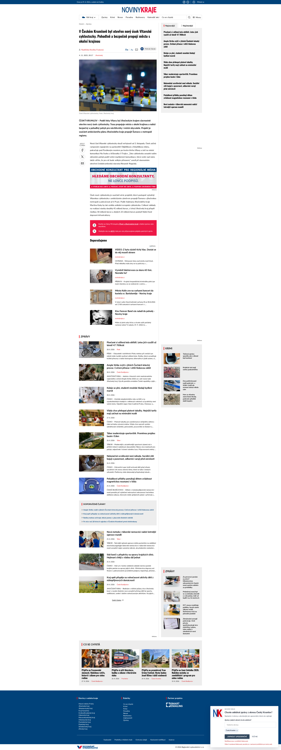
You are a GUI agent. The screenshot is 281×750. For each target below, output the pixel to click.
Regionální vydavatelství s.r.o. (193, 747)
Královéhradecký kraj (87, 713)
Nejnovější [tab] (170, 25)
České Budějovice (123, 372)
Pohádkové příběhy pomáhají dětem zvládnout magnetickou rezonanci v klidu (180, 96)
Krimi (112, 17)
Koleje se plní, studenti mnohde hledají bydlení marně (179, 54)
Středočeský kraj (85, 726)
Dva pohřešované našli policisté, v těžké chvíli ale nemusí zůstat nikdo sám (190, 385)
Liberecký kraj (84, 715)
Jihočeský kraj (84, 706)
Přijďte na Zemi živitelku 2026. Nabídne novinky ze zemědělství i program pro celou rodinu (185, 674)
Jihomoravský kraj (85, 708)
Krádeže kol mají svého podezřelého (190, 368)
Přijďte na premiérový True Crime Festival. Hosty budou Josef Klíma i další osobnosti (154, 672)
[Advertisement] (118, 620)
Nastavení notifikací (158, 740)
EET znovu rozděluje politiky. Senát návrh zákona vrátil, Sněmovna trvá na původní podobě (191, 609)
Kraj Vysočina (84, 711)
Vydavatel (107, 740)
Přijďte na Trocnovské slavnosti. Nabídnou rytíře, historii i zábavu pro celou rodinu (93, 674)
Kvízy (125, 709)
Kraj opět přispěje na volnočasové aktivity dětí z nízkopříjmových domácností (113, 514)
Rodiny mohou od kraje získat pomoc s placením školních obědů (108, 518)
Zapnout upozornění (237, 736)
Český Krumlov (156, 678)
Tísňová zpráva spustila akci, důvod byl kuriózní (190, 356)
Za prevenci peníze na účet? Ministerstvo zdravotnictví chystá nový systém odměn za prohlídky (190, 582)
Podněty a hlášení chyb (123, 740)
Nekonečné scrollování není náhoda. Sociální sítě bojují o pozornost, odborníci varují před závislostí (181, 86)
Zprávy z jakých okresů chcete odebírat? (238, 720)
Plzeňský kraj (84, 724)
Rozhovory (140, 17)
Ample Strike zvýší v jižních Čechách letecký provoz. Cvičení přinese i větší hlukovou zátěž (118, 510)
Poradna (129, 17)
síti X (112, 231)
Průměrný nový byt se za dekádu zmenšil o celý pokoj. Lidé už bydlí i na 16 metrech (191, 595)
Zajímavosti (127, 718)
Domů (81, 24)
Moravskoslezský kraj (87, 717)
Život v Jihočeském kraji (128, 224)
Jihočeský (99, 55)
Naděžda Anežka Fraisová (92, 49)
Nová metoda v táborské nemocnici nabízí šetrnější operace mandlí (180, 105)
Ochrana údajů (141, 740)
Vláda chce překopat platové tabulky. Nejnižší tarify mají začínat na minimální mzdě (180, 65)
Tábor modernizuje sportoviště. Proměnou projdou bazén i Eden (180, 75)
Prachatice (125, 678)
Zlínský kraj (83, 729)
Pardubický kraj (85, 722)
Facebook (184, 2)
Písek (118, 349)
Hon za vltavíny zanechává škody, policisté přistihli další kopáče (189, 397)
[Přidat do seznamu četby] (136, 49)
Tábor (119, 440)
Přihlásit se (200, 2)
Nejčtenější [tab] (187, 25)
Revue (120, 17)
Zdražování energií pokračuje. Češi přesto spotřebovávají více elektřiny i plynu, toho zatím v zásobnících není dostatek (190, 626)
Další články (116, 600)
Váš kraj (89, 17)
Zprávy (104, 17)
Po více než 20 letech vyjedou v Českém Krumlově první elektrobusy (110, 521)
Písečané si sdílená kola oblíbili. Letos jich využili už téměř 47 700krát (181, 33)
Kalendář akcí (153, 17)
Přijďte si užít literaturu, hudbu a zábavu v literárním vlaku (124, 672)
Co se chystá (167, 17)
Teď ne (255, 736)
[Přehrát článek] (142, 48)
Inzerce (171, 740)
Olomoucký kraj (85, 720)
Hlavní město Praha (86, 704)
